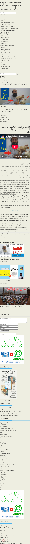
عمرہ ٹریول (3, 461)
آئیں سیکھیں (3, 530)
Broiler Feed (7, 216)
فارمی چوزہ (13, 231)
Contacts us (3, 70)
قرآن (1, 468)
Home (1, 17)
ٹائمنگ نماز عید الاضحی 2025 (11, 306)
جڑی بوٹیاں (3, 451)
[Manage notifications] (3, 540)
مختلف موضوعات (5, 60)
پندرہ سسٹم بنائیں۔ (5, 409)
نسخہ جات (2, 483)
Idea (19, 224)
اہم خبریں (2, 442)
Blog (2, 20)
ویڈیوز (1, 119)
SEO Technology (4, 34)
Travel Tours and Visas (6, 436)
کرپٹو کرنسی (3, 472)
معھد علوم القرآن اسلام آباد (8, 30)
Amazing (5, 214)
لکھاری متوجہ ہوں (5, 539)
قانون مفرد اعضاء (4, 466)
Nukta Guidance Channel (7, 22)
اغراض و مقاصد (4, 537)
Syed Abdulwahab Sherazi (20, 227)
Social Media (4, 41)
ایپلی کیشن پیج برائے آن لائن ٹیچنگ (9, 28)
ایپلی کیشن (3, 43)
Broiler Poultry (24, 216)
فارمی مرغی (6, 231)
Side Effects (9, 227)
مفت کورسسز (3, 531)
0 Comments (3, 121)
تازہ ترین (6, 119)
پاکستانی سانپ (15, 210)
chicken (2, 218)
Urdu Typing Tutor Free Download (9, 415)
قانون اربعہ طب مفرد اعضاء (7, 464)
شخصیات (2, 455)
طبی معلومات (3, 459)
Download (3, 424)
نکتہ (1, 231)
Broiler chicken (12, 214)
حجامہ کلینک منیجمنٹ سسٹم (7, 408)
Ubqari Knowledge (6, 53)
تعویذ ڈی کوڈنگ (4, 449)
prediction (3, 227)
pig (16, 226)
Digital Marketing (5, 37)
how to (15, 224)
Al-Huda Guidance (6, 51)
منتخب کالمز (3, 478)
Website (2, 438)
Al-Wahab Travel (5, 24)
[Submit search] (17, 74)
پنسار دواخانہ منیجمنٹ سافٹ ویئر (8, 413)
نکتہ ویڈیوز (2, 487)
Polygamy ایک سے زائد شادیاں (8, 58)
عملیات (2, 462)
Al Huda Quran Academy (7, 45)
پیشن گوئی (25, 229)
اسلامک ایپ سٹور (4, 533)
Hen (23, 220)
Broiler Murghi (16, 216)
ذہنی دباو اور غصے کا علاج (9, 259)
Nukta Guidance (4, 1)
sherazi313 (3, 115)
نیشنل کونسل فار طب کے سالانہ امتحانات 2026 (12, 411)
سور (20, 229)
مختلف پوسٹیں (4, 474)
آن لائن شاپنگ (3, 440)
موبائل (1, 481)
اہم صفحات (3, 18)
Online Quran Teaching (6, 428)
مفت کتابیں (3, 476)
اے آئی (1, 445)
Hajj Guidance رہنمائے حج (7, 26)
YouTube (2, 47)
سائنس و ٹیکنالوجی (5, 453)
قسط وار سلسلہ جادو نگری (8, 56)
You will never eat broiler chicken (9, 229)
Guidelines (18, 220)
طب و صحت (3, 457)
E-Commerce (4, 39)
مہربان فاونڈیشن (5, 32)
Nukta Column (4, 55)
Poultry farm (20, 226)
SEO (2, 36)
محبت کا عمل (5, 280)
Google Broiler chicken (11, 218)
